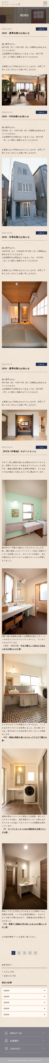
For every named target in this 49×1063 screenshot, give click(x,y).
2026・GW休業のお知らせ (15, 116)
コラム (41, 447)
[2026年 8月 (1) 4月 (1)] (24, 990)
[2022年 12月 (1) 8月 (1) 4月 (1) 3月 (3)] (24, 1014)
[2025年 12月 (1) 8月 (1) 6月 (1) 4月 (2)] (24, 996)
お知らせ (41, 29)
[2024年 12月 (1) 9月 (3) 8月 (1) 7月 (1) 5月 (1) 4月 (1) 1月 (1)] (24, 1002)
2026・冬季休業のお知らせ (16, 236)
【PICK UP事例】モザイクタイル (19, 451)
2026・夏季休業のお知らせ (16, 32)
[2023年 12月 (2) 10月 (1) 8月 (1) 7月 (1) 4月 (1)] (24, 1008)
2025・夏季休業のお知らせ (16, 368)
